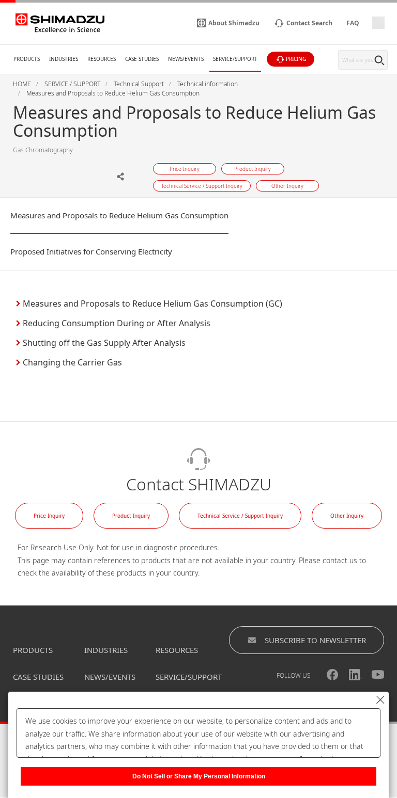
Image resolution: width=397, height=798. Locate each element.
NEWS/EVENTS (109, 677)
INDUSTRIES (106, 650)
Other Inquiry (346, 515)
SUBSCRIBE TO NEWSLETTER (315, 640)
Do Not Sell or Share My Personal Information (198, 776)
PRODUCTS (33, 650)
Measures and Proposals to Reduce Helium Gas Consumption (119, 215)
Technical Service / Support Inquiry (240, 515)
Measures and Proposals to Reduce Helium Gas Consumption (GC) (152, 303)
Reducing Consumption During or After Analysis (116, 323)
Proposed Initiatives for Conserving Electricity (91, 251)
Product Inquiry (131, 515)
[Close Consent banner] (380, 700)
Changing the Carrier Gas (72, 362)
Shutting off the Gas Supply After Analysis (104, 342)
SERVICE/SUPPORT (189, 677)
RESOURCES (177, 650)
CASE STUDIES (38, 677)
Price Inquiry (49, 515)
